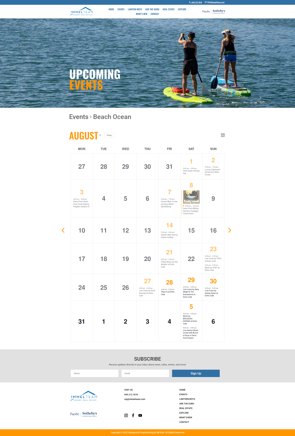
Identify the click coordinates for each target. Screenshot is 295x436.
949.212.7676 (197, 2)
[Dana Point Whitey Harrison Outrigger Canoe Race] (191, 197)
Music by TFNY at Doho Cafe (212, 268)
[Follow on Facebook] (133, 415)
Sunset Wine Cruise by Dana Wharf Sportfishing (169, 204)
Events (121, 9)
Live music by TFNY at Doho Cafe (213, 259)
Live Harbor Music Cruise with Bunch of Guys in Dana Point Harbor (190, 334)
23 (213, 248)
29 (191, 279)
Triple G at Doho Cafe (168, 293)
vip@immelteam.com (134, 399)
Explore (182, 9)
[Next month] (229, 230)
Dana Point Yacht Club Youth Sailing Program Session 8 (81, 204)
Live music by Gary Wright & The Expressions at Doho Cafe (191, 293)
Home (111, 9)
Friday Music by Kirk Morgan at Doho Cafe (169, 264)
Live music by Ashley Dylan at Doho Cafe (211, 293)
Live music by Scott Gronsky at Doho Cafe (147, 293)
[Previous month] (63, 230)
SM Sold (160, 432)
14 (169, 224)
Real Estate (169, 9)
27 (147, 280)
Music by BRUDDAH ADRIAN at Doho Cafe (190, 320)
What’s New (141, 14)
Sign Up (196, 373)
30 (213, 280)
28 (169, 282)
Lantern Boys (135, 9)
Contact (155, 14)
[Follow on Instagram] (126, 415)
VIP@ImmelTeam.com (215, 2)
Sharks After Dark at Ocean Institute (169, 236)
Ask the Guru (152, 9)
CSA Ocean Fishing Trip (191, 172)
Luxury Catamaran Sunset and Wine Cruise (212, 172)
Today (109, 135)
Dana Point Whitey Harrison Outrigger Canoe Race (191, 211)
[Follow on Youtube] (140, 415)
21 (169, 251)
